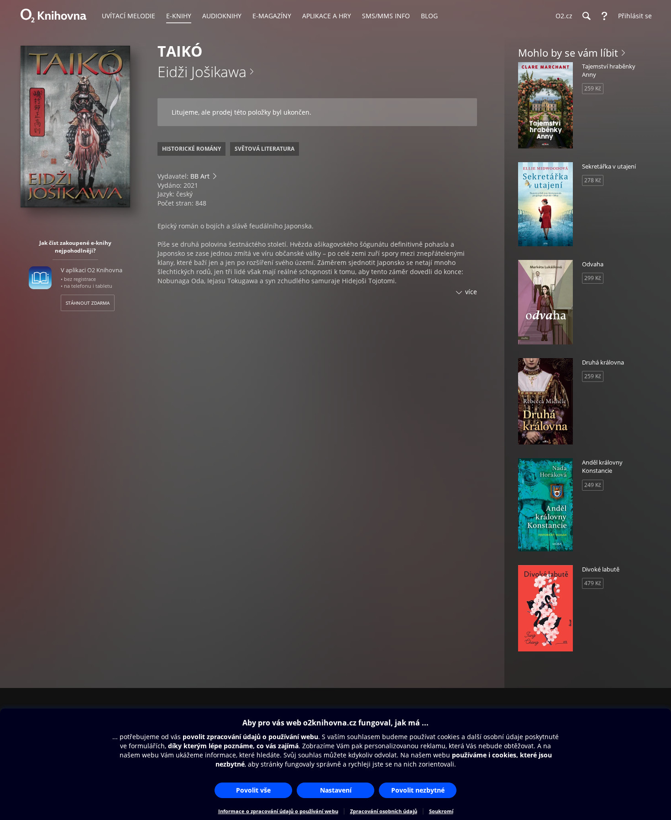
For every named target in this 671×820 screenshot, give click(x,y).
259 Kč (592, 88)
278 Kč (592, 180)
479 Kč (592, 583)
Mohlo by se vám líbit (568, 52)
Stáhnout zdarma (88, 303)
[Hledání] (586, 16)
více (471, 291)
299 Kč (592, 278)
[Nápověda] (604, 16)
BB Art (200, 176)
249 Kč (592, 485)
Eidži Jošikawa (201, 71)
